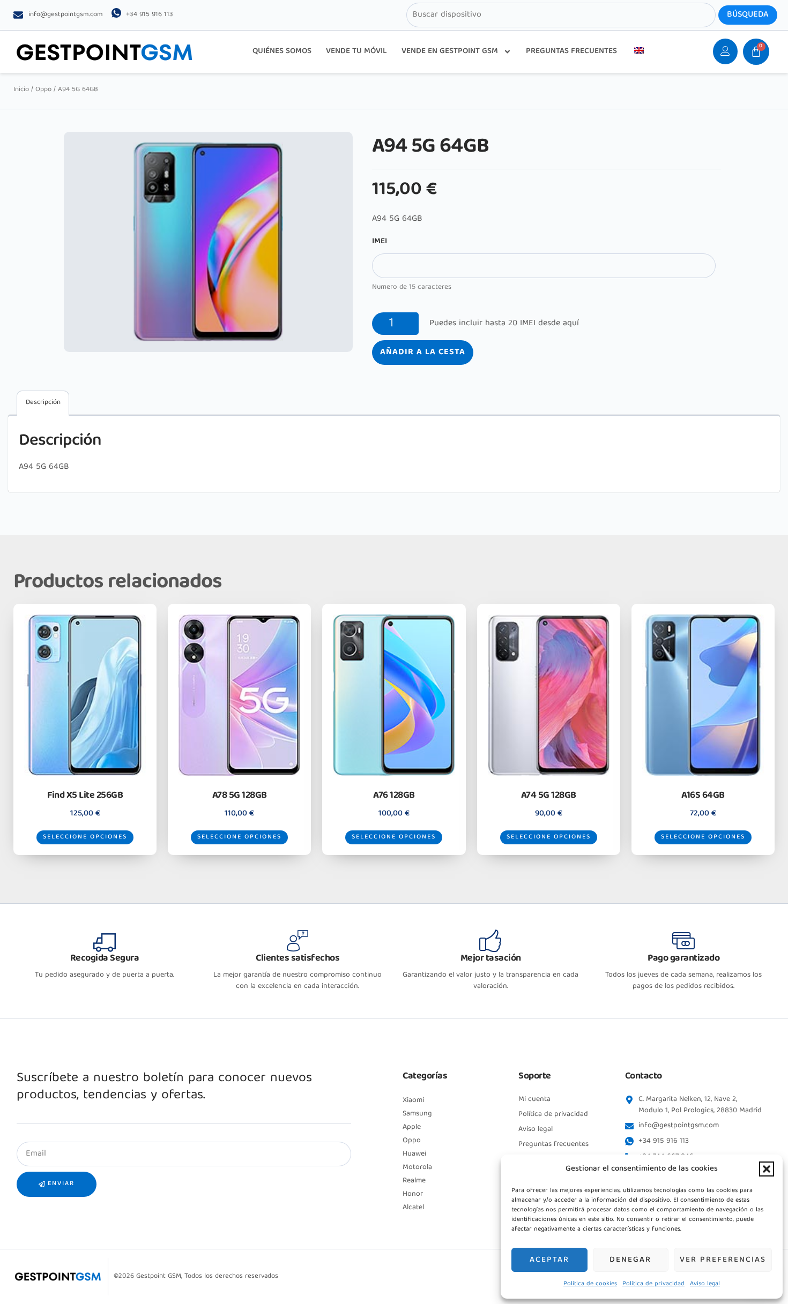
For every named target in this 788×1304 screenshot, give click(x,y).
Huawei (414, 1154)
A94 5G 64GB (44, 467)
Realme (414, 1180)
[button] (766, 1169)
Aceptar (549, 1260)
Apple (412, 1127)
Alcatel (413, 1207)
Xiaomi (413, 1100)
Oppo (43, 90)
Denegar (630, 1260)
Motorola (417, 1167)
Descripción (43, 402)
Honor (413, 1194)
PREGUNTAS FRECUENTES (571, 51)
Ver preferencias (723, 1260)
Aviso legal (705, 1284)
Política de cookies (590, 1284)
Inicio (21, 90)
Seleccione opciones (85, 837)
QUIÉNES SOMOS (281, 51)
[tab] (43, 403)
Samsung (417, 1113)
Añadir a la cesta (422, 352)
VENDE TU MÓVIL (356, 51)
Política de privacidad (653, 1284)
